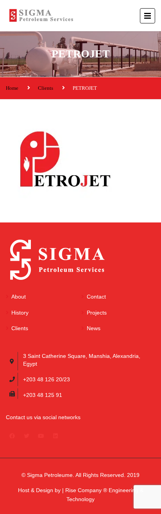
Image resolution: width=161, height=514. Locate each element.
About (18, 296)
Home (12, 88)
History (20, 312)
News (93, 328)
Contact (96, 296)
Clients (45, 88)
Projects (97, 312)
